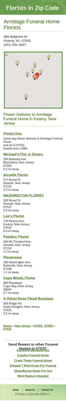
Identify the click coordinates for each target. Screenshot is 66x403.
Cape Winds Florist (19, 278)
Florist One (12, 133)
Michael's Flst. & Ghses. (23, 154)
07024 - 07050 (43, 326)
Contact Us (47, 390)
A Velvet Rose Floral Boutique (28, 298)
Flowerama (12, 257)
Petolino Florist (16, 237)
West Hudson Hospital (33, 376)
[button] (35, 77)
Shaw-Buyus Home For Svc (33, 370)
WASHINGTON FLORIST (23, 195)
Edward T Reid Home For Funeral (33, 365)
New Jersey (23, 326)
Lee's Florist (13, 216)
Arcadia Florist (15, 175)
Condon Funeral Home (33, 355)
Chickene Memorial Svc (33, 350)
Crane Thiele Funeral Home (33, 360)
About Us (30, 390)
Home (7, 326)
